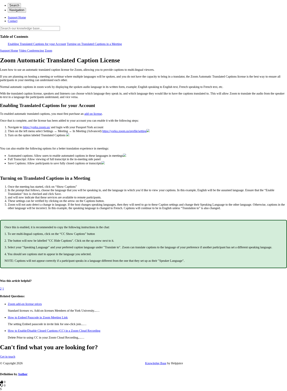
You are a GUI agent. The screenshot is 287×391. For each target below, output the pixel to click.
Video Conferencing (31, 50)
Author (23, 374)
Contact (12, 21)
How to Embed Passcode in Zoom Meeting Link (38, 317)
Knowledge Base (155, 363)
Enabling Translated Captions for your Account (37, 44)
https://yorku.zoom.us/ (36, 127)
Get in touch (7, 356)
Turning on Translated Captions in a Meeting (94, 44)
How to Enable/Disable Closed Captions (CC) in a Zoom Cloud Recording (54, 330)
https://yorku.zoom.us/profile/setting (124, 131)
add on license (93, 113)
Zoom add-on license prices (25, 304)
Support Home (17, 17)
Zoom (48, 50)
